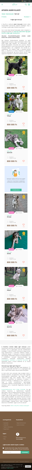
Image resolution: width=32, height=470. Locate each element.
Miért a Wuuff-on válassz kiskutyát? (20, 405)
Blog (4, 438)
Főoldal (3, 14)
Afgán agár (9, 77)
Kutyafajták (5, 423)
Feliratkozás (25, 452)
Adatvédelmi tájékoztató (24, 461)
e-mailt (21, 439)
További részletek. (10, 468)
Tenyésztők (5, 425)
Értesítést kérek (16, 190)
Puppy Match (6, 429)
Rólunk (4, 436)
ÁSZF (17, 461)
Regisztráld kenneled (21, 423)
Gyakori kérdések (20, 425)
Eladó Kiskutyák (9, 14)
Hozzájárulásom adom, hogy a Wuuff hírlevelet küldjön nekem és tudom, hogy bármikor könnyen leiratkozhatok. (17, 448)
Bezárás (28, 466)
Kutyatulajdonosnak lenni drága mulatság (13, 389)
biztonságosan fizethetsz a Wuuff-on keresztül (15, 360)
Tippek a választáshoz (8, 427)
